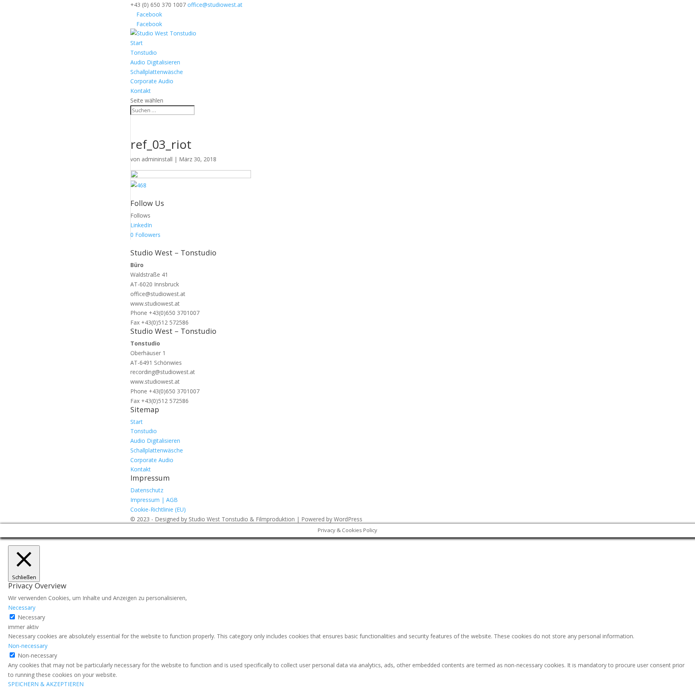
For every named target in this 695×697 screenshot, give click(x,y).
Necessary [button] (21, 607)
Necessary (31, 617)
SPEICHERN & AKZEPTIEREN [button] (46, 684)
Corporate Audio (151, 81)
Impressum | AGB (154, 500)
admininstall (157, 159)
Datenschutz (146, 490)
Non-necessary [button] (27, 646)
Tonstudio (143, 52)
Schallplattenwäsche (156, 72)
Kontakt (140, 91)
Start (136, 43)
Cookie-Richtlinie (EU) (158, 509)
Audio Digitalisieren (155, 62)
